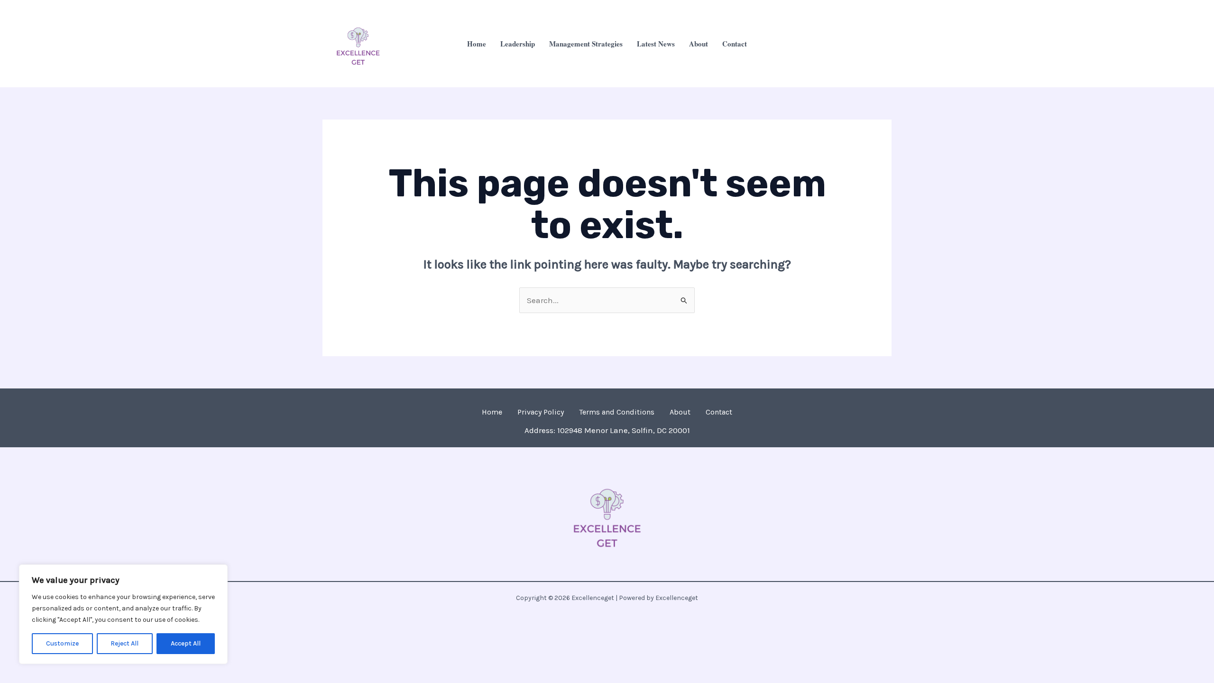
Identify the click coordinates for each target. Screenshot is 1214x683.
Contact (734, 43)
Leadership (517, 43)
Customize (62, 643)
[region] (123, 614)
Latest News (656, 43)
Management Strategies (586, 43)
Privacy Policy (540, 411)
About (698, 43)
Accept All (186, 643)
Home (476, 43)
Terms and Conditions (616, 411)
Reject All (124, 643)
